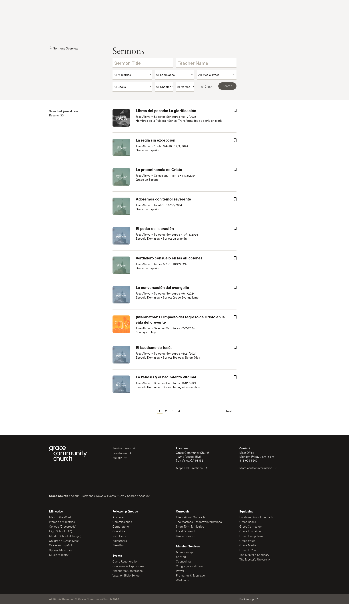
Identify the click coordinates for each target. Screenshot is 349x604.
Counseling (183, 561)
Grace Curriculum (250, 526)
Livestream (120, 453)
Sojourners (120, 541)
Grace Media (247, 545)
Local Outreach (186, 531)
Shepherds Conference (128, 571)
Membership (184, 552)
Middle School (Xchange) (65, 536)
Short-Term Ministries (190, 526)
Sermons (87, 496)
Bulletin (117, 458)
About (75, 496)
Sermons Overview (65, 48)
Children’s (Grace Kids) (64, 541)
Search (131, 496)
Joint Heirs (119, 536)
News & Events (106, 496)
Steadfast (119, 545)
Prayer (180, 571)
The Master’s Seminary (254, 555)
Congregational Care (189, 566)
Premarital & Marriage (190, 575)
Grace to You (247, 550)
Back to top (246, 599)
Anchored (119, 517)
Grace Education (250, 531)
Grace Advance (186, 536)
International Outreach (190, 517)
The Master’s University (254, 559)
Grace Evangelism (251, 536)
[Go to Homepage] (68, 453)
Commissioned (122, 522)
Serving (181, 557)
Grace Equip (247, 541)
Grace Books (247, 522)
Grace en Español (60, 545)
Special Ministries (60, 550)
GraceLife (119, 531)
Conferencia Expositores (128, 566)
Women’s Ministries (62, 522)
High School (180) (60, 531)
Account (144, 496)
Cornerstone (121, 526)
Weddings (182, 580)
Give (121, 496)
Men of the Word (60, 517)
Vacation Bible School (126, 575)
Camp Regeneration (125, 561)
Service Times (122, 448)
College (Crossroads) (62, 526)
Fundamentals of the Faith (256, 517)
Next (229, 411)
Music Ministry (58, 555)
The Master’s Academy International (199, 522)
